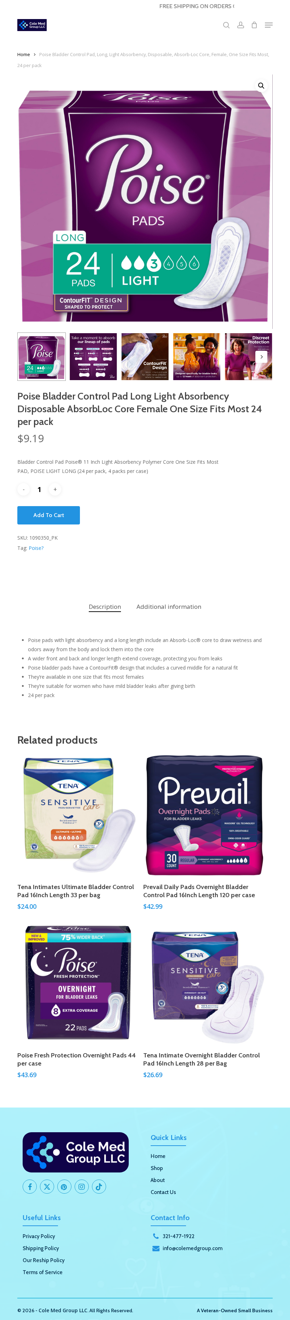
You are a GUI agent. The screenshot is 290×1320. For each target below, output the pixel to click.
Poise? (36, 548)
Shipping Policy (41, 1248)
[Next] (261, 357)
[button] (269, 25)
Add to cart (48, 515)
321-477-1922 (179, 1236)
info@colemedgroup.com (192, 1248)
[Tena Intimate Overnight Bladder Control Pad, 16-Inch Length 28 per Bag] (204, 983)
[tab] (105, 606)
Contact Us (163, 1192)
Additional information (169, 606)
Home (23, 54)
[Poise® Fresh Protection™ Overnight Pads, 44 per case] (78, 983)
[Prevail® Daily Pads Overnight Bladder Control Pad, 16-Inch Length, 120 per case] (204, 815)
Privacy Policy (39, 1236)
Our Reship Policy (44, 1260)
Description (105, 606)
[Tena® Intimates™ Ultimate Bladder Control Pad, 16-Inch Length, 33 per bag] (78, 815)
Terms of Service (43, 1272)
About (158, 1180)
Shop (157, 1168)
